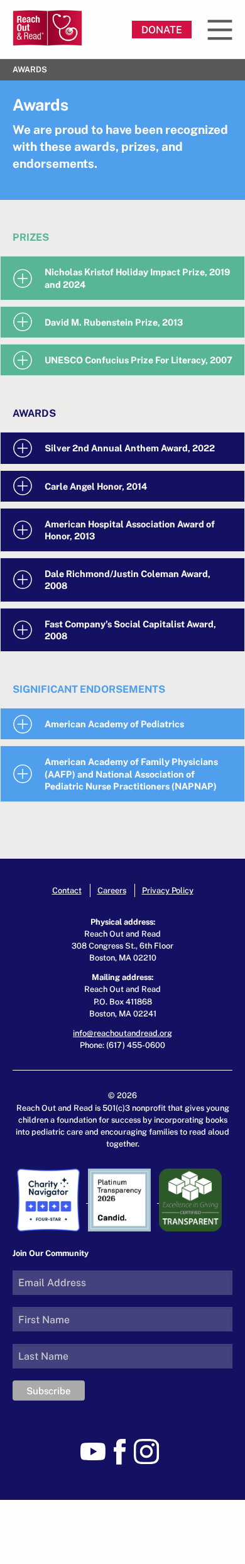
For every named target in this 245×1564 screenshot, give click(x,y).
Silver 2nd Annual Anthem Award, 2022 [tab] (130, 448)
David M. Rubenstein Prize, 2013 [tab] (114, 322)
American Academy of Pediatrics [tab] (114, 724)
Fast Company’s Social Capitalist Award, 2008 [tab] (130, 630)
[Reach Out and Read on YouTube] (96, 1450)
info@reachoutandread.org (122, 1033)
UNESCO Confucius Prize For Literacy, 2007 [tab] (138, 360)
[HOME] (47, 28)
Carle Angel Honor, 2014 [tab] (96, 486)
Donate (161, 29)
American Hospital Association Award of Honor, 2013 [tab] (130, 530)
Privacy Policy (167, 890)
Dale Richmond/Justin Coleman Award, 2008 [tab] (127, 579)
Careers (111, 890)
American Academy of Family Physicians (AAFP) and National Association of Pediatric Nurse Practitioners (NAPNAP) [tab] (131, 773)
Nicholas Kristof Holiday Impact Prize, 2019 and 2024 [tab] (137, 278)
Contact (67, 890)
